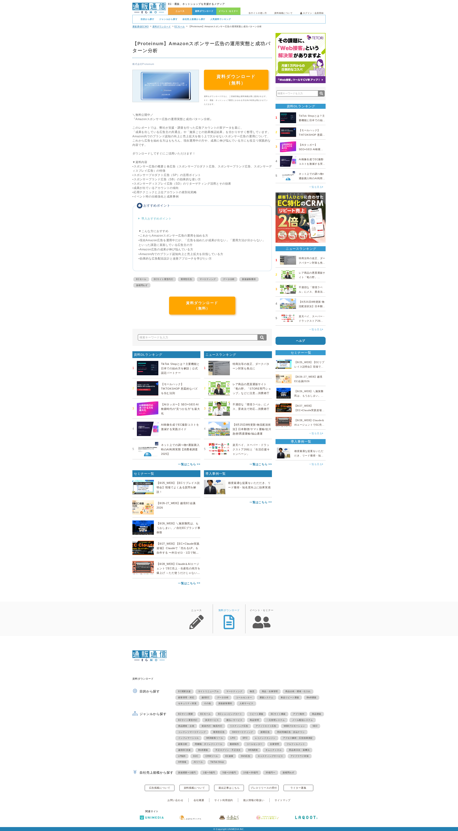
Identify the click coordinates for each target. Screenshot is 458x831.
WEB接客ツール (214, 738)
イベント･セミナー (228, 11)
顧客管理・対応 (186, 697)
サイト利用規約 (223, 800)
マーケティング (208, 279)
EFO (245, 738)
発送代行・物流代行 (212, 726)
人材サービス (246, 703)
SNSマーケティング (242, 732)
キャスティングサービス (270, 756)
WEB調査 (253, 750)
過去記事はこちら (229, 787)
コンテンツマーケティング (192, 732)
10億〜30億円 (250, 772)
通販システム (266, 697)
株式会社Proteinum (143, 64)
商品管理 (254, 720)
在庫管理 (274, 744)
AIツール (198, 762)
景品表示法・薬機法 (299, 750)
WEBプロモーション (294, 726)
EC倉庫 (229, 756)
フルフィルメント (296, 744)
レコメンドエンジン (265, 738)
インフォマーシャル (188, 738)
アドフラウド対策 (300, 756)
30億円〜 (270, 772)
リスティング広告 (239, 726)
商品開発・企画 (186, 726)
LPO (232, 738)
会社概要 (199, 800)
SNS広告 (245, 756)
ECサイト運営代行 (163, 279)
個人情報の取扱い (253, 800)
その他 (207, 703)
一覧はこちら (187, 464)
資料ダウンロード (204, 11)
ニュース (180, 11)
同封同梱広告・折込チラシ (291, 732)
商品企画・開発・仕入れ (298, 691)
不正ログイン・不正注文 (228, 750)
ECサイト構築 (278, 714)
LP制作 (182, 756)
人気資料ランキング (220, 19)
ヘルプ (300, 340)
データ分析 (229, 279)
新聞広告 (265, 732)
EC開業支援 (184, 691)
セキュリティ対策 (187, 703)
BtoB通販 (311, 697)
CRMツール (212, 756)
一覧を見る (315, 186)
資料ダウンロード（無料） (236, 79)
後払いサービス (234, 720)
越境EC (205, 697)
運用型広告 (186, 279)
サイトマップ (283, 800)
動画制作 (234, 744)
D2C (195, 756)
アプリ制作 (298, 714)
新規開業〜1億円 (187, 772)
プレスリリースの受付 (263, 787)
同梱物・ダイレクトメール (208, 744)
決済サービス (212, 720)
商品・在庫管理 (270, 691)
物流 (252, 691)
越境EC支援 (184, 750)
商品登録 (316, 714)
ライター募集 (298, 787)
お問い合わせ (175, 800)
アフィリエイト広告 (266, 726)
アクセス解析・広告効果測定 (298, 738)
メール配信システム (302, 720)
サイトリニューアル (208, 691)
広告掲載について (159, 787)
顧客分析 (182, 744)
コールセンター (244, 697)
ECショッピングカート (230, 714)
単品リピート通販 (290, 697)
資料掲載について (283, 13)
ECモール (179, 26)
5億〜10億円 (229, 772)
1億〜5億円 (209, 772)
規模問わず (142, 285)
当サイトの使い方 (258, 13)
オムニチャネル (273, 750)
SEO (315, 726)
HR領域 (182, 762)
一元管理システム (275, 720)
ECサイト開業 (185, 714)
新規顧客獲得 (249, 279)
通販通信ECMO (140, 26)
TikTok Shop (217, 762)
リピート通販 (256, 714)
